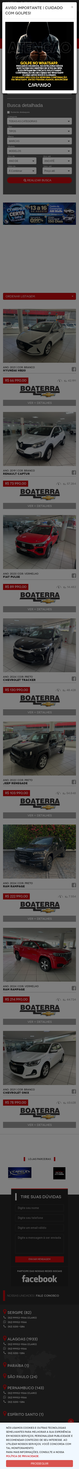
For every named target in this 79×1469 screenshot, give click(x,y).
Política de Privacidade (22, 1456)
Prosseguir (39, 1463)
